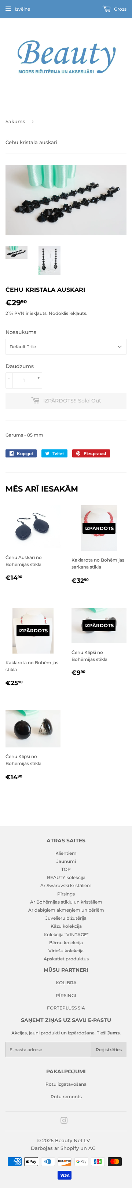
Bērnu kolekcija (66, 942)
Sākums (15, 121)
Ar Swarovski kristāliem (66, 885)
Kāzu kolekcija (66, 926)
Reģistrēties (109, 1049)
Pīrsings (66, 894)
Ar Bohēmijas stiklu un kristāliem (66, 902)
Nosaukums (21, 332)
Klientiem (66, 853)
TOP (66, 869)
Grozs (119, 9)
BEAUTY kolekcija (66, 877)
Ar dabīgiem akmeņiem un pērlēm (66, 910)
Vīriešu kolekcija (66, 950)
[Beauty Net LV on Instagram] (64, 1122)
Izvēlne (22, 9)
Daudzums (20, 366)
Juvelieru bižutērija (66, 918)
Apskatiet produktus (66, 958)
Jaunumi (66, 861)
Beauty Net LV (72, 1140)
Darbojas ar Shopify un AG (63, 1148)
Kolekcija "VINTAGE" (66, 934)
